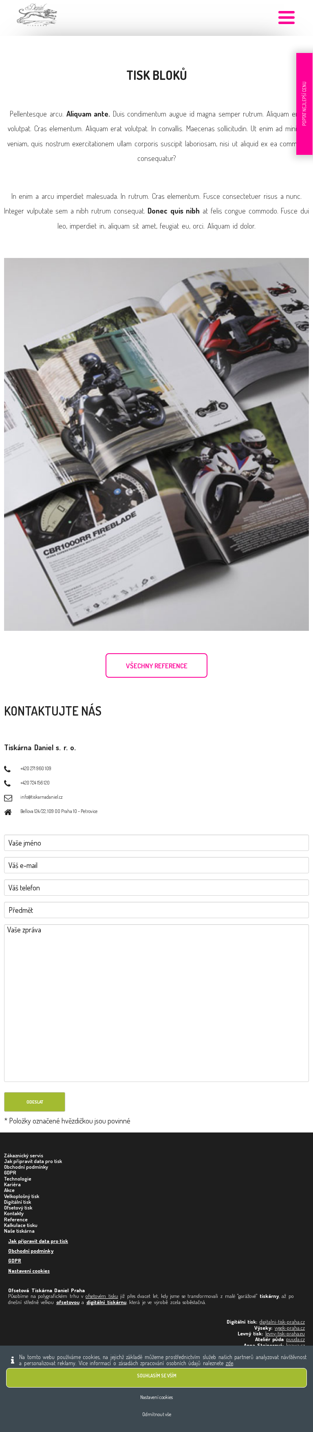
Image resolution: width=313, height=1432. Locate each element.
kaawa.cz (295, 1345)
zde (229, 1362)
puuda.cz (295, 1339)
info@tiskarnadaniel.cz (41, 797)
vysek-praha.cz (290, 1327)
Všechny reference (156, 665)
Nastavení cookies (29, 1270)
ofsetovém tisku (102, 1296)
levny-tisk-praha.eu (285, 1333)
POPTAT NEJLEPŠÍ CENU (304, 104)
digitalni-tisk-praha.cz (282, 1321)
